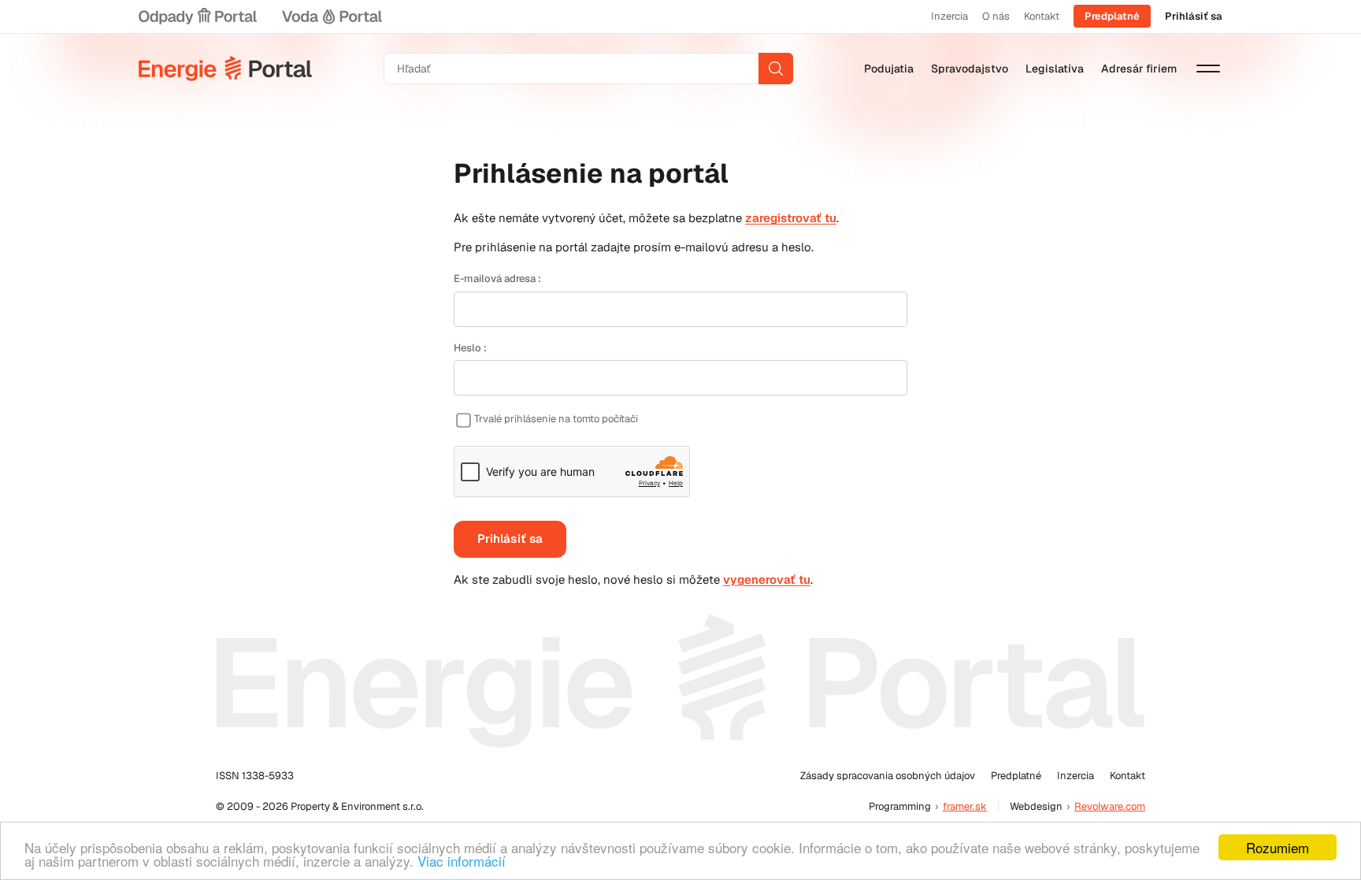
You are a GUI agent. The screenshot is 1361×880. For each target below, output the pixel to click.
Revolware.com (1109, 806)
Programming (900, 806)
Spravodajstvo (969, 68)
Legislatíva (1054, 68)
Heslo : (470, 348)
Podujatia (889, 68)
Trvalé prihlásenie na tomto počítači (556, 418)
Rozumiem (1277, 847)
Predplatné (1112, 16)
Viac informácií (461, 861)
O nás (996, 16)
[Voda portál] (331, 16)
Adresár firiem (1139, 68)
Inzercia (949, 16)
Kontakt (1041, 16)
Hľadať (775, 68)
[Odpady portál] (198, 16)
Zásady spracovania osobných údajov (887, 775)
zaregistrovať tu (790, 217)
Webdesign (1036, 806)
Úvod (225, 68)
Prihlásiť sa (1193, 16)
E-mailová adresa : (497, 278)
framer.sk (965, 806)
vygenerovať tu (766, 579)
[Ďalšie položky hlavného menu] (1208, 68)
